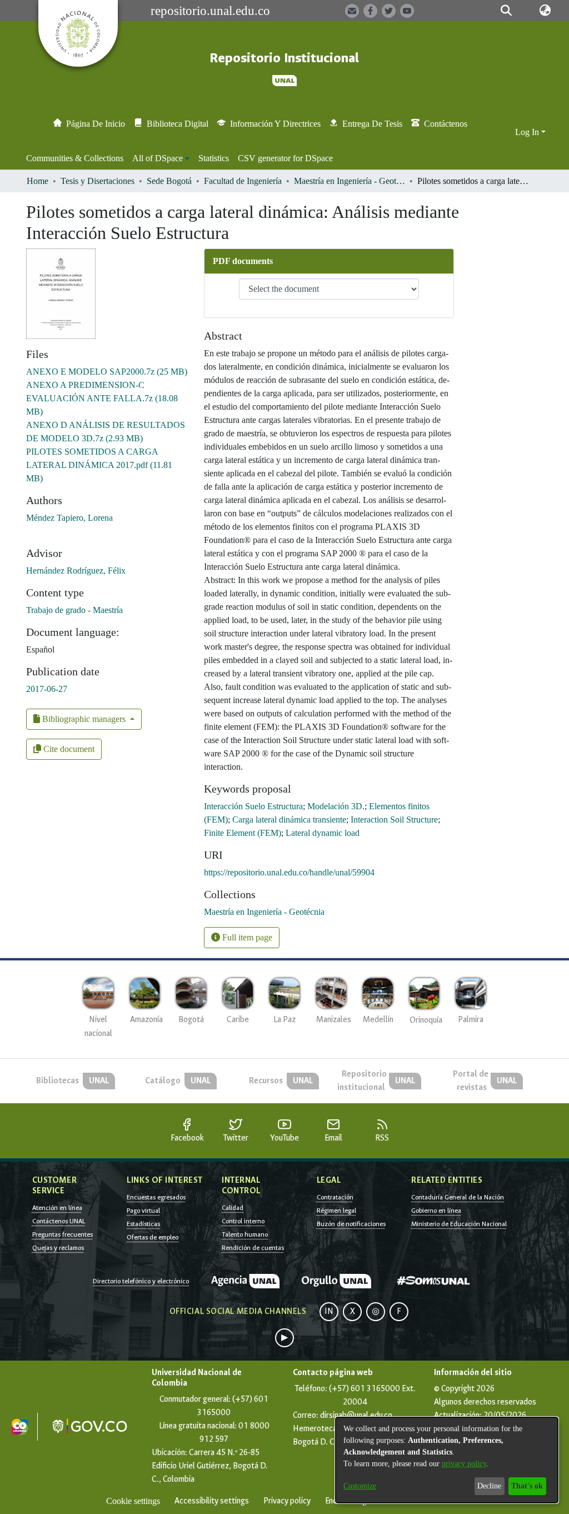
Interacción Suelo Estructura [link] (253, 806)
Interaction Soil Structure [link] (394, 819)
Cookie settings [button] (133, 1501)
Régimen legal (336, 1210)
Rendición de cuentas (253, 1247)
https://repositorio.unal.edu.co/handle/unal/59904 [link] (289, 872)
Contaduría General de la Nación (457, 1197)
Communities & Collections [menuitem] (74, 158)
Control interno (243, 1221)
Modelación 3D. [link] (336, 806)
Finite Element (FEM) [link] (242, 833)
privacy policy (464, 1464)
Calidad (232, 1207)
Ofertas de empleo (152, 1237)
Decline (489, 1486)
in (329, 1311)
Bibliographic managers (84, 719)
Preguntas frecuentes (62, 1234)
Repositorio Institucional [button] (284, 58)
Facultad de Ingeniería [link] (243, 181)
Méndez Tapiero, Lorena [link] (69, 517)
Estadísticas (143, 1223)
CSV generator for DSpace (285, 158)
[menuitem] (160, 158)
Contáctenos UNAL (58, 1221)
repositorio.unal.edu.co (210, 10)
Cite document (67, 749)
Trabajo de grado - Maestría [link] (74, 610)
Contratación (335, 1197)
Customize (359, 1486)
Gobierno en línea (436, 1210)
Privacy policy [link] (287, 1501)
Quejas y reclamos (58, 1247)
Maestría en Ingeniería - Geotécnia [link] (349, 181)
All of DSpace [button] (157, 158)
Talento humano (245, 1234)
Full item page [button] (246, 937)
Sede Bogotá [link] (169, 181)
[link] (106, 371)
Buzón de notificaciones (351, 1223)
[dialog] (447, 1460)
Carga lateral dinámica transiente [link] (289, 819)
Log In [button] (528, 132)
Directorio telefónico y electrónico (141, 1281)
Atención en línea (57, 1207)
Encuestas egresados (156, 1197)
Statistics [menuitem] (213, 158)
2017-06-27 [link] (46, 689)
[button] (506, 10)
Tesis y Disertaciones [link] (97, 181)
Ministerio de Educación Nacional (459, 1223)
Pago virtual (143, 1210)
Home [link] (37, 181)
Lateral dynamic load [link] (323, 833)
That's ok (527, 1486)
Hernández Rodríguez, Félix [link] (76, 570)
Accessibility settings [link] (211, 1501)
